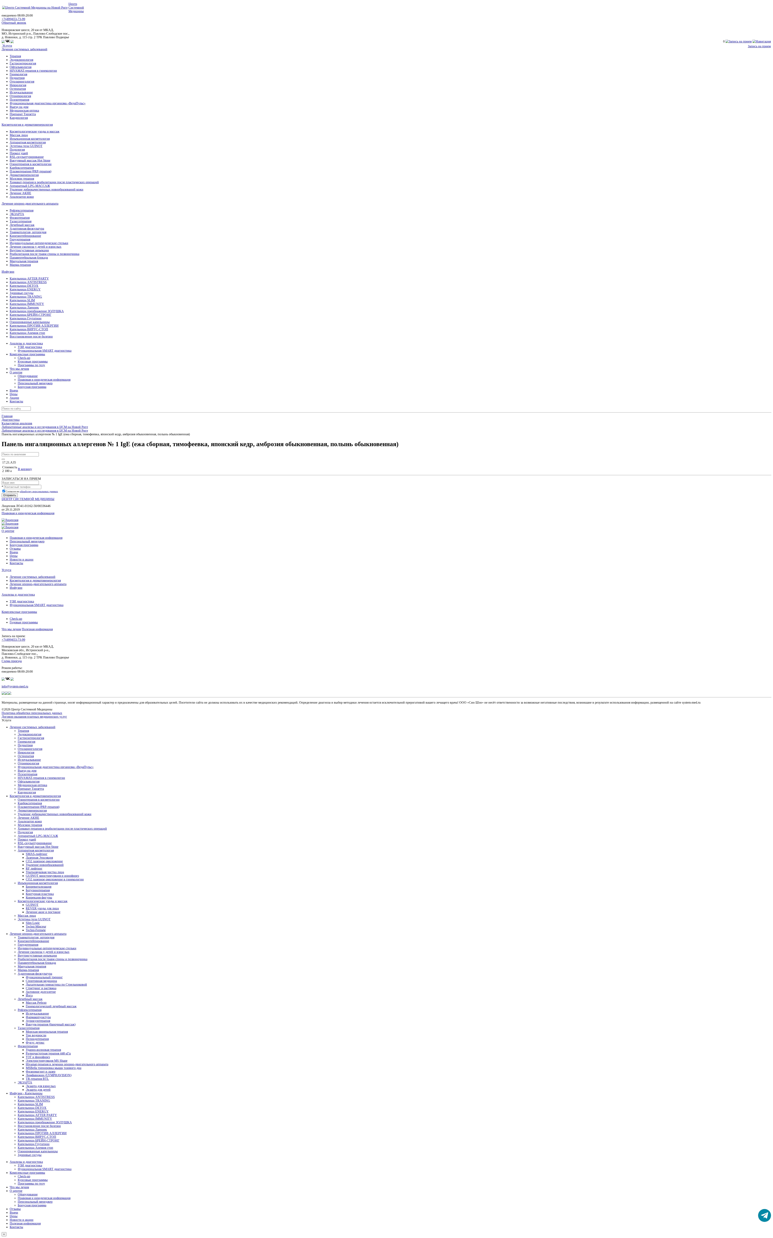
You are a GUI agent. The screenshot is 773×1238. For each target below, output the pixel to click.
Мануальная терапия (24, 261)
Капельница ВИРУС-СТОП (29, 329)
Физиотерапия (20, 217)
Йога (29, 995)
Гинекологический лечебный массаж (51, 1006)
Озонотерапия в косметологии (31, 164)
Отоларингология (22, 81)
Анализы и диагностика (18, 594)
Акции (14, 397)
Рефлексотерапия (21, 210)
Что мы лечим (19, 368)
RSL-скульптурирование (27, 157)
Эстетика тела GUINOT (26, 146)
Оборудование (28, 376)
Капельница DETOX (24, 285)
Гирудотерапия (20, 239)
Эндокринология (21, 59)
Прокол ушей (19, 153)
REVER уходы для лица (42, 908)
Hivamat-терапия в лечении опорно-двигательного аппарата (67, 1064)
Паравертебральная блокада (29, 257)
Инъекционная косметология (30, 138)
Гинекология (18, 74)
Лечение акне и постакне (43, 912)
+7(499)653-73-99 (13, 19)
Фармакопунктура (38, 1017)
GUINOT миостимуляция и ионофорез (52, 875)
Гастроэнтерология (23, 63)
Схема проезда (12, 661)
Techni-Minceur (36, 926)
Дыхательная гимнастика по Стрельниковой (56, 984)
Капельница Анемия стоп (27, 333)
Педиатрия (17, 78)
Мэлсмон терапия (22, 178)
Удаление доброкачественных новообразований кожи (46, 189)
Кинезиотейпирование (25, 235)
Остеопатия (18, 88)
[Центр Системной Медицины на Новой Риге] (35, 7)
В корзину (25, 469)
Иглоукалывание (21, 92)
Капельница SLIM (22, 300)
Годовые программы (24, 622)
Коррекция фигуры (39, 897)
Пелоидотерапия (37, 1039)
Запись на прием (759, 46)
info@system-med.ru (15, 686)
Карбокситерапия (22, 167)
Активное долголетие (41, 991)
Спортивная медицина (41, 981)
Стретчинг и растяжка (41, 988)
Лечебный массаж (22, 225)
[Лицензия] (10, 520)
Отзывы (15, 548)
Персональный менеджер (35, 383)
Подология (17, 149)
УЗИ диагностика (30, 347)
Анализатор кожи (22, 196)
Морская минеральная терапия (47, 1031)
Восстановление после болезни (31, 336)
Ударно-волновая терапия (43, 1049)
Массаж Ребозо (36, 1002)
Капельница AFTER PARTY (29, 278)
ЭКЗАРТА (17, 214)
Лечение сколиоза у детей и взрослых (35, 246)
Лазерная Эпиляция (39, 857)
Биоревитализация (38, 886)
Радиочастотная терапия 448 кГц (48, 1053)
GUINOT (32, 904)
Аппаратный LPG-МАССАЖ (30, 186)
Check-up (24, 358)
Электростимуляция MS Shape (46, 1060)
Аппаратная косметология (28, 142)
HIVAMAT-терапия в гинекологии (33, 70)
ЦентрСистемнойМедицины (76, 7)
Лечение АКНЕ (20, 193)
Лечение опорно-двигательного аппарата (30, 203)
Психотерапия (19, 99)
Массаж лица (19, 135)
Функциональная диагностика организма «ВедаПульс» (48, 103)
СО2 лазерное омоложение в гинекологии (55, 879)
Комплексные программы (19, 612)
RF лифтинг (34, 868)
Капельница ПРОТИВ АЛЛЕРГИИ (34, 325)
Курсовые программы (33, 361)
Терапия (15, 56)
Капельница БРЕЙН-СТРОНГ (30, 314)
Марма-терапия (20, 264)
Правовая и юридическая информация (44, 379)
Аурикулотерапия (38, 1020)
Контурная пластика (40, 894)
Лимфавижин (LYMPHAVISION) (48, 1075)
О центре (8, 531)
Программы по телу (31, 365)
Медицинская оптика (24, 110)
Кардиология (19, 117)
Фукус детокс (35, 1042)
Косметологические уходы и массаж (34, 131)
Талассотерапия (20, 221)
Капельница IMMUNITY (27, 304)
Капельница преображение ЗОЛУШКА (37, 311)
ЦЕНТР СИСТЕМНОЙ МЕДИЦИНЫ (28, 499)
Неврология (18, 85)
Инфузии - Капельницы (26, 1093)
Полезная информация (37, 629)
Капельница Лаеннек (24, 307)
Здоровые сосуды (21, 293)
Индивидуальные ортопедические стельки (39, 243)
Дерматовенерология (24, 175)
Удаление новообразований (45, 865)
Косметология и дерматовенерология (27, 124)
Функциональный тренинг (44, 977)
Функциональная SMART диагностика (44, 350)
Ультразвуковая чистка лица (45, 872)
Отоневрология (20, 96)
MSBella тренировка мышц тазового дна (53, 1068)
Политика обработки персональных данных (32, 713)
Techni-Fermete (36, 930)
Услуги (7, 45)
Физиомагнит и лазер (40, 1071)
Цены (14, 394)
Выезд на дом (19, 107)
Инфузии (8, 271)
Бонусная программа (32, 387)
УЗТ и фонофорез (38, 1057)
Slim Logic (33, 923)
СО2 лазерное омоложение (44, 861)
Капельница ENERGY (25, 289)
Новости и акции (21, 559)
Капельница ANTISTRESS (28, 282)
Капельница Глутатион (25, 318)
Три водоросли (36, 1035)
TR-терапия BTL (37, 1078)
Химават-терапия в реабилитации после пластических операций (54, 182)
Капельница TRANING (26, 296)
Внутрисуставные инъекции (29, 250)
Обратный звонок (14, 22)
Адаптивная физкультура (27, 228)
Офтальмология (20, 67)
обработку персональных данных (39, 491)
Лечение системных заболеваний (24, 49)
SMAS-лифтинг (37, 854)
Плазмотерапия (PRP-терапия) (30, 171)
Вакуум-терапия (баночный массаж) (50, 1024)
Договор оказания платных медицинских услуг (34, 716)
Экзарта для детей (38, 1089)
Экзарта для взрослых (41, 1086)
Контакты (16, 401)
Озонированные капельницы (30, 322)
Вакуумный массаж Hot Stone (30, 160)
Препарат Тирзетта (23, 114)
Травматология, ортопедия (28, 232)
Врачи (14, 390)
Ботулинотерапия (38, 890)
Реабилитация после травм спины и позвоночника (44, 254)
